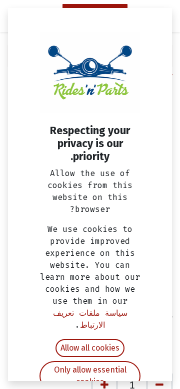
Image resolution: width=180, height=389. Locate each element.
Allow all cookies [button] (90, 348)
